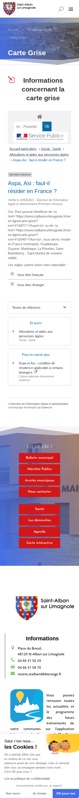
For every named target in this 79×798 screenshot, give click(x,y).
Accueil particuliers (23, 149)
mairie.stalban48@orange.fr (39, 674)
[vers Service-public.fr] (40, 137)
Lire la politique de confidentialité (27, 778)
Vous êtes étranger (29, 285)
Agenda (39, 531)
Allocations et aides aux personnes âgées (39, 154)
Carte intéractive (40, 543)
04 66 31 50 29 (29, 660)
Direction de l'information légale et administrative (39, 403)
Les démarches (39, 520)
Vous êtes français (29, 275)
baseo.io (47, 407)
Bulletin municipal (39, 458)
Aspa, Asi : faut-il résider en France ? (39, 160)
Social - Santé (51, 149)
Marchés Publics (39, 469)
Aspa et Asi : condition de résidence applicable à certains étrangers (41, 367)
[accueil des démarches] (39, 116)
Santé (39, 509)
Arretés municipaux (39, 480)
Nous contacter (39, 491)
